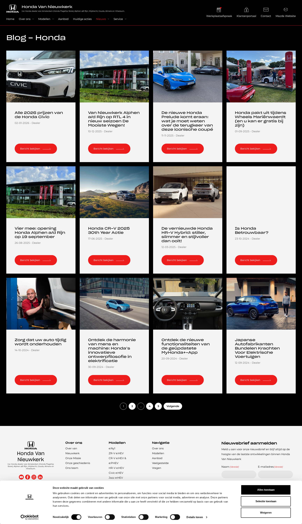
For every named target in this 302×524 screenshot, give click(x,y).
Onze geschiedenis (77, 463)
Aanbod (63, 19)
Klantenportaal (246, 16)
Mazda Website (286, 16)
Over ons (24, 19)
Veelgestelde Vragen (160, 465)
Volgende (173, 406)
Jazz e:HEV (116, 477)
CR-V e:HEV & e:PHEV (117, 460)
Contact (266, 16)
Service (118, 19)
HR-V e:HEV (116, 468)
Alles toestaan (266, 489)
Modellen (44, 19)
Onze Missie (73, 458)
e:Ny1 (112, 448)
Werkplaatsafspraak (219, 16)
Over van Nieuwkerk (72, 451)
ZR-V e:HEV (116, 453)
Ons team (71, 468)
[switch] (110, 517)
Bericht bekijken (30, 148)
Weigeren (266, 512)
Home (10, 19)
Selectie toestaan (266, 501)
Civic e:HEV (116, 472)
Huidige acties (82, 19)
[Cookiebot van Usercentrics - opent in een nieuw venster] (29, 517)
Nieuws (101, 19)
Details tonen (194, 517)
